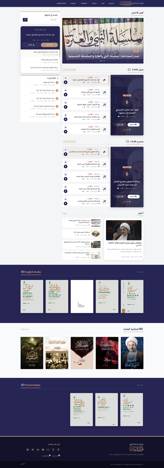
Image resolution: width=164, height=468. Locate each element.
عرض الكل (25, 329)
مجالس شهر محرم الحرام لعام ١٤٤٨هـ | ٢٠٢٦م (110, 56)
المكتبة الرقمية (61, 3)
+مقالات (94, 3)
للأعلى (22, 464)
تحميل (119, 125)
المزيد (65, 213)
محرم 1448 (137, 142)
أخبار (102, 3)
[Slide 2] (101, 61)
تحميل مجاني (131, 363)
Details (131, 304)
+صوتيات (73, 3)
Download (131, 309)
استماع (132, 125)
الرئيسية (111, 3)
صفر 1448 (138, 70)
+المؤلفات (84, 3)
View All (139, 272)
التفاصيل (126, 130)
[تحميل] (65, 78)
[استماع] (65, 82)
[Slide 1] (104, 61)
